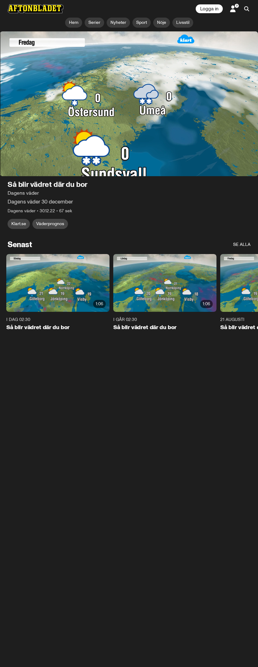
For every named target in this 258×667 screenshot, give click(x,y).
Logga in (209, 9)
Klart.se (18, 223)
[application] (129, 103)
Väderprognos (50, 223)
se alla (241, 244)
